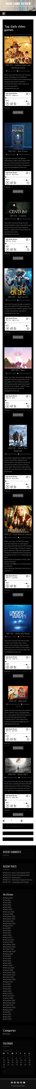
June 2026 (7, 902)
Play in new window (17, 108)
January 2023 (8, 998)
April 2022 (7, 1019)
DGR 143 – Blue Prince (18, 151)
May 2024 (7, 961)
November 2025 (9, 919)
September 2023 (9, 979)
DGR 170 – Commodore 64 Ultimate (16, 882)
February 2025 (9, 940)
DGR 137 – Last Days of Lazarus (18, 534)
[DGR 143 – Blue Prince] (18, 136)
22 (25, 1062)
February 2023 (9, 996)
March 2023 (8, 993)
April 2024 (7, 963)
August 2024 (8, 954)
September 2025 (9, 923)
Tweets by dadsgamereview (13, 826)
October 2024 (9, 949)
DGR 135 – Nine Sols (18, 700)
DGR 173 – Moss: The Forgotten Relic (17, 873)
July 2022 (7, 1012)
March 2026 (8, 909)
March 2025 (8, 937)
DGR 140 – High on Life (18, 296)
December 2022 (9, 1000)
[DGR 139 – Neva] (18, 358)
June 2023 (7, 986)
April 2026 (7, 907)
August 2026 (8, 898)
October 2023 (9, 977)
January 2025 (8, 942)
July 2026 (7, 900)
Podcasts (7, 1034)
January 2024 (8, 970)
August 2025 (8, 926)
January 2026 (8, 914)
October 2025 (9, 921)
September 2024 (9, 951)
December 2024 (9, 944)
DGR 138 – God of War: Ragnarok (18, 449)
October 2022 (9, 1005)
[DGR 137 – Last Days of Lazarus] (18, 519)
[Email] (24, 1082)
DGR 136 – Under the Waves (18, 633)
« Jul (4, 1071)
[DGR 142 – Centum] (18, 208)
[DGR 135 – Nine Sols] (18, 692)
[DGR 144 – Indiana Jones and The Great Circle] (18, 50)
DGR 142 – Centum (18, 215)
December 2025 (9, 916)
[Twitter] (12, 1082)
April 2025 (7, 935)
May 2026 (7, 905)
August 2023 (8, 982)
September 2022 (9, 1007)
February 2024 (9, 968)
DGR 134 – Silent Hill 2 (18, 774)
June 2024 (7, 958)
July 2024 (7, 956)
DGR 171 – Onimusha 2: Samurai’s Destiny (18, 880)
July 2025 (7, 928)
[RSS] (21, 1082)
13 (19, 820)
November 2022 (9, 1003)
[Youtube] (18, 1082)
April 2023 (7, 991)
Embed (7, 110)
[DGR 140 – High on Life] (18, 282)
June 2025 (7, 930)
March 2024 (8, 965)
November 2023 (9, 975)
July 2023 (7, 984)
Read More (18, 112)
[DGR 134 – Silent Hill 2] (18, 765)
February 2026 (9, 912)
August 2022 (8, 1010)
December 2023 (9, 972)
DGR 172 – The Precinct (12, 877)
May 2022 (7, 1017)
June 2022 (7, 1014)
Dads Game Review (18, 3)
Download (27, 108)
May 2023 (7, 989)
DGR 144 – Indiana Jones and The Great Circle (18, 66)
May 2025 (7, 933)
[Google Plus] (15, 1082)
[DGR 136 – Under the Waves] (18, 618)
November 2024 (9, 947)
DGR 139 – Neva (18, 370)
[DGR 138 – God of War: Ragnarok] (18, 435)
